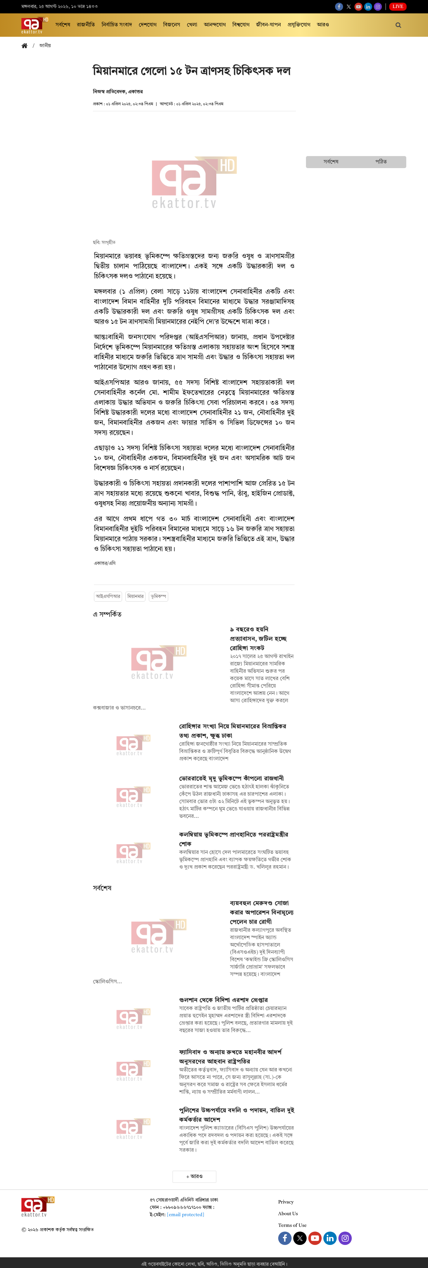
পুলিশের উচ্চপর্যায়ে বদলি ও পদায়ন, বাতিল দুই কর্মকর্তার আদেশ (236, 1115)
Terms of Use (292, 1225)
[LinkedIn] (368, 7)
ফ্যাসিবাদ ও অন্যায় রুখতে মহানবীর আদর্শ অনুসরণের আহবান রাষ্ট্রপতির (230, 1057)
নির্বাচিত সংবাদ (117, 25)
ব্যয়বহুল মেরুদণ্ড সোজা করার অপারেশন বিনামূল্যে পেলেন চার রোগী (262, 912)
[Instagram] (378, 7)
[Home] (27, 46)
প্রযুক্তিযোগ (299, 25)
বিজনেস (171, 25)
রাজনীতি (86, 25)
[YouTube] (358, 7)
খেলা (192, 25)
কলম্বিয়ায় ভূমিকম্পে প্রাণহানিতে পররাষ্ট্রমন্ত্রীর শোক (234, 839)
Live (398, 6)
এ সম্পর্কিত (107, 615)
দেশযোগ (147, 25)
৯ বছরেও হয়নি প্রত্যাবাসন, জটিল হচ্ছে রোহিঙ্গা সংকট (258, 639)
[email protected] (185, 1215)
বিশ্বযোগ (240, 25)
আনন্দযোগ (215, 25)
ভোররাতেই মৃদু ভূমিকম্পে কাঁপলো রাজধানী (231, 779)
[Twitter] (349, 7)
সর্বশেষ (63, 25)
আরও (323, 25)
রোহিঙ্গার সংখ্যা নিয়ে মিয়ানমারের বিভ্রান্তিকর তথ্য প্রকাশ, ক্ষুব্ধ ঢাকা (233, 731)
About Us (288, 1214)
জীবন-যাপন (268, 25)
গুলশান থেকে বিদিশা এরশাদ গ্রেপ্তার (223, 1000)
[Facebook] (339, 7)
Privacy (286, 1202)
